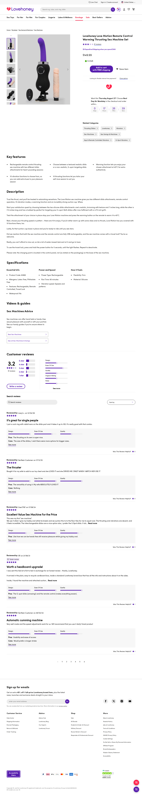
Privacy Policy (107, 732)
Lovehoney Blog (44, 721)
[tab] (109, 78)
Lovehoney (71, 23)
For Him (29, 17)
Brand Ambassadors (109, 749)
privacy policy (63, 706)
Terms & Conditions (109, 728)
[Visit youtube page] (129, 701)
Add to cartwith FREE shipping (101, 69)
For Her (20, 17)
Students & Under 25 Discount (80, 725)
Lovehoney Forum (44, 728)
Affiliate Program (108, 745)
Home (8, 30)
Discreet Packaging (12, 725)
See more (56, 388)
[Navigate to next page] (84, 661)
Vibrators (119, 128)
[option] (44, 69)
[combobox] (77, 9)
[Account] (124, 9)
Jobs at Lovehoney (108, 725)
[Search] (113, 9)
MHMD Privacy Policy (109, 735)
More (105, 713)
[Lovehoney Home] (20, 9)
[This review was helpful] (133, 451)
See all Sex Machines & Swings (19, 341)
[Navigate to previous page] (57, 661)
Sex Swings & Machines (26, 30)
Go (67, 701)
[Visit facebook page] (105, 701)
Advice (108, 17)
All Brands (74, 721)
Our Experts (42, 725)
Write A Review (16, 386)
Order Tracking (11, 732)
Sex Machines (38, 30)
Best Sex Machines (14, 334)
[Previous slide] (20, 69)
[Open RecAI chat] (136, 782)
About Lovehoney (108, 718)
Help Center (10, 718)
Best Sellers (98, 17)
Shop (73, 713)
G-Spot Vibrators (122, 140)
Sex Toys (10, 17)
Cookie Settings (108, 739)
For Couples (40, 17)
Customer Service (14, 713)
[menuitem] (11, 18)
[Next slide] (68, 69)
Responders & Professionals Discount (82, 735)
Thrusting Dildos (89, 128)
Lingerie (51, 17)
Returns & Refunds (12, 728)
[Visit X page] (113, 701)
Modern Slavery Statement (111, 752)
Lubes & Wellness (65, 17)
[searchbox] (33, 402)
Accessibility (106, 756)
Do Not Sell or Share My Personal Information (117, 742)
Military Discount (76, 728)
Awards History (107, 721)
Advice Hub (42, 718)
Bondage (79, 17)
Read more (92, 523)
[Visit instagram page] (121, 701)
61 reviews (97, 44)
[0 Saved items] (129, 9)
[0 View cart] (133, 9)
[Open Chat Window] (136, 789)
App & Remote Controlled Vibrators (96, 140)
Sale (88, 17)
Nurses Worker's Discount (78, 732)
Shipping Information (13, 721)
